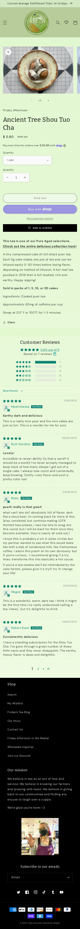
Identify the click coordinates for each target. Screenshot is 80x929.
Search (12, 694)
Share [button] (11, 322)
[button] (5, 22)
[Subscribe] (68, 877)
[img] (12, 401)
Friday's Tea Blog (18, 712)
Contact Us (15, 729)
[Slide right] (48, 101)
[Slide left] (32, 101)
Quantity (8, 152)
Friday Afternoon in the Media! (28, 738)
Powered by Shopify (51, 923)
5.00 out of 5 (50, 350)
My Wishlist (15, 703)
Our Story (14, 721)
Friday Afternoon (34, 923)
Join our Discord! (19, 756)
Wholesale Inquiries (20, 747)
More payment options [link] (40, 218)
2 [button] (38, 669)
